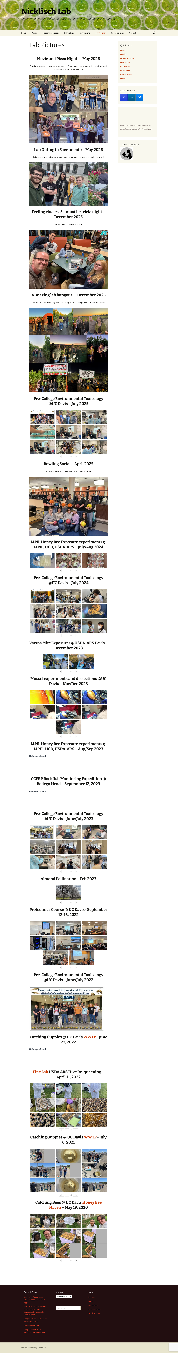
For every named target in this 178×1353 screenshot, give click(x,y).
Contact (132, 33)
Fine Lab (40, 1072)
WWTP (89, 1037)
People (34, 33)
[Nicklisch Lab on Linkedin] (132, 97)
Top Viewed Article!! (31, 1325)
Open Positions (117, 33)
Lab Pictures (101, 33)
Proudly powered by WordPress (33, 1347)
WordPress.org (94, 1313)
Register (91, 1297)
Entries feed (93, 1305)
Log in (90, 1301)
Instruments (85, 33)
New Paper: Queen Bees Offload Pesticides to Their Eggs (34, 1300)
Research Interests (51, 33)
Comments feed (94, 1309)
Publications (69, 33)
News (23, 33)
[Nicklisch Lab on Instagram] (124, 97)
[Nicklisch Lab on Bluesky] (139, 97)
